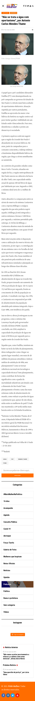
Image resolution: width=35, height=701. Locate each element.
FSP (12, 459)
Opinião (13, 12)
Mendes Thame (22, 459)
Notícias (5, 12)
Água (5, 459)
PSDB (5, 463)
